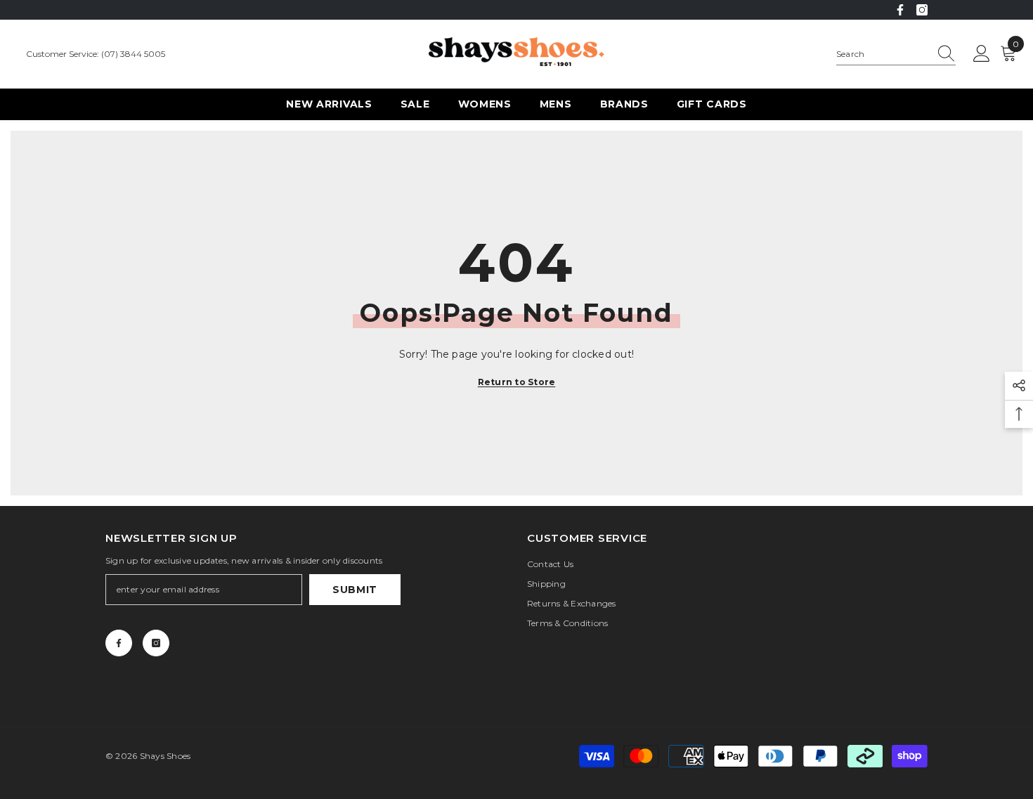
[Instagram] (922, 9)
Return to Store (517, 382)
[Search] (896, 54)
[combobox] (882, 54)
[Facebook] (900, 9)
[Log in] (981, 54)
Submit (354, 589)
